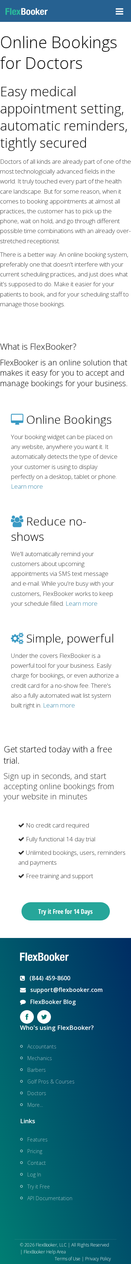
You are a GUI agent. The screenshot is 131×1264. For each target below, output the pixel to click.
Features (37, 1139)
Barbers (36, 1069)
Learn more (27, 486)
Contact (36, 1162)
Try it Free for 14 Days (65, 911)
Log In (34, 1174)
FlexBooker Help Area (45, 1252)
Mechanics (39, 1058)
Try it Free (38, 1186)
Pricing (34, 1151)
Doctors (36, 1093)
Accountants (41, 1046)
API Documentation (49, 1198)
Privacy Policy (98, 1259)
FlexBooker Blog (51, 1002)
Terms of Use (67, 1259)
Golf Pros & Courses (51, 1081)
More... (35, 1104)
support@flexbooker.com (64, 990)
